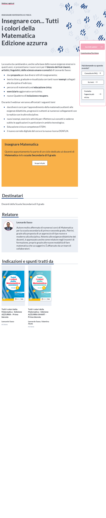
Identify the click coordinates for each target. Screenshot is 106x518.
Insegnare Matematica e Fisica (16, 15)
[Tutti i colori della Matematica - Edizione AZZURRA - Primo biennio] (13, 286)
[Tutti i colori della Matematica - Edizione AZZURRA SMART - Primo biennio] (39, 286)
